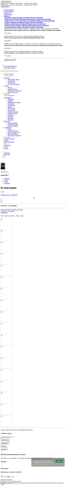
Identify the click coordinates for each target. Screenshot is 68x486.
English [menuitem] (12, 66)
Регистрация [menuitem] (11, 68)
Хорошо (59, 461)
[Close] (18, 71)
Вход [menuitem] (5, 68)
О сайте (12, 481)
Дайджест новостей (10, 60)
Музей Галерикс (9, 74)
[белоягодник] (9, 195)
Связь (6, 182)
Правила (16, 483)
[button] (8, 9)
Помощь (3, 481)
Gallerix (8, 476)
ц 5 (9, 437)
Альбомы (7, 183)
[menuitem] (15, 66)
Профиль (7, 178)
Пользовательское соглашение (28, 483)
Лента (6, 180)
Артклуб (9, 94)
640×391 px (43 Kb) (17, 209)
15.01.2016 (11, 211)
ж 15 (6, 437)
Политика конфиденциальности (47, 483)
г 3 (12, 437)
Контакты (18, 481)
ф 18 (2, 437)
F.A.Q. (8, 481)
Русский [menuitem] (6, 66)
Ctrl (17, 216)
